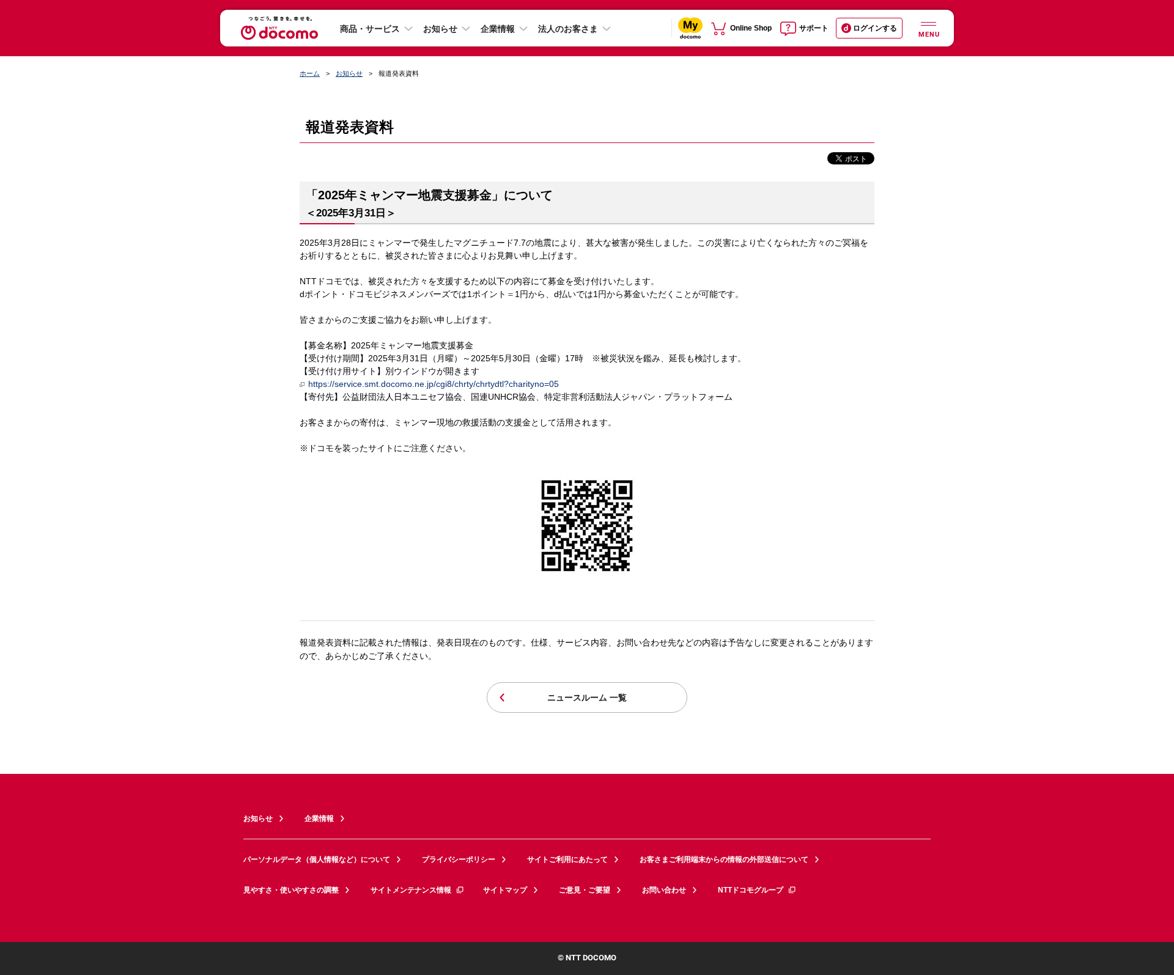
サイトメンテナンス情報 (411, 890)
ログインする (875, 28)
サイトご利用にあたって (567, 859)
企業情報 (498, 29)
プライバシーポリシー (458, 859)
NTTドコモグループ (750, 890)
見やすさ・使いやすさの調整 (291, 890)
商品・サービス (370, 29)
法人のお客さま (568, 29)
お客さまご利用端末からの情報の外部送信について (724, 859)
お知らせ (440, 29)
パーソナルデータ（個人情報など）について (316, 859)
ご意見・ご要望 (584, 890)
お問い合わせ (664, 890)
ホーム (310, 73)
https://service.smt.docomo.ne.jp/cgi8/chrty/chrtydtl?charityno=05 (433, 384)
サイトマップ (505, 890)
